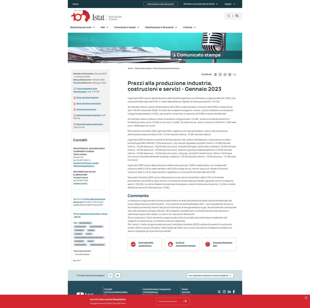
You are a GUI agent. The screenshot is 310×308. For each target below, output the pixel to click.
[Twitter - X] (219, 292)
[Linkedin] (229, 292)
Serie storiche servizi (86, 109)
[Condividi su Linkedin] (229, 74)
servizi (90, 241)
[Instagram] (224, 292)
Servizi (77, 216)
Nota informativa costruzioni (90, 124)
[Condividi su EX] (219, 74)
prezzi (89, 234)
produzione (79, 241)
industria (78, 234)
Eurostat (186, 292)
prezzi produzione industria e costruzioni (89, 237)
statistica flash (80, 245)
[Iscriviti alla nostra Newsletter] (185, 301)
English (228, 4)
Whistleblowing (150, 292)
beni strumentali (96, 227)
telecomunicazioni (97, 245)
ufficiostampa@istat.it (83, 166)
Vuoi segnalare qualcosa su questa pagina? (208, 275)
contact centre (80, 183)
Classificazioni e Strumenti (159, 27)
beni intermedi (80, 227)
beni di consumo (85, 223)
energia (91, 230)
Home (75, 4)
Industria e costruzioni (90, 213)
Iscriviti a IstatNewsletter (116, 292)
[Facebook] (234, 292)
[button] (229, 16)
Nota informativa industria (89, 115)
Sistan (185, 289)
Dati (103, 27)
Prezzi (104, 213)
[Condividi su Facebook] (215, 74)
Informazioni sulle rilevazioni (160, 4)
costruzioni (79, 230)
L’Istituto (187, 27)
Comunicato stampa (82, 254)
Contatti (108, 289)
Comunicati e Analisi (125, 27)
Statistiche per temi (80, 27)
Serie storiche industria (87, 97)
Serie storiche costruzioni (89, 103)
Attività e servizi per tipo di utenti (199, 4)
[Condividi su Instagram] (224, 74)
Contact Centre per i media (85, 163)
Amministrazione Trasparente (157, 289)
